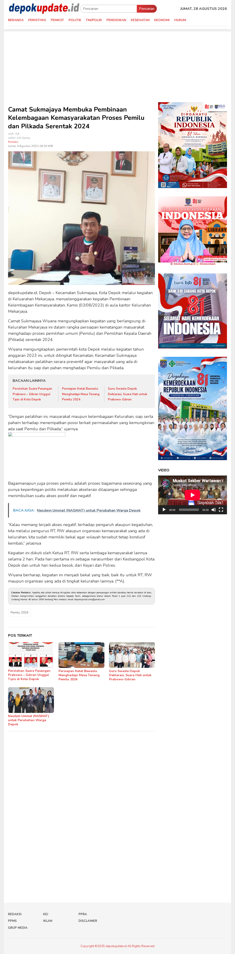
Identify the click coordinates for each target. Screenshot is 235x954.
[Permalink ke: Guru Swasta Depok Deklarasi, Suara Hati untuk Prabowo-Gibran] (132, 655)
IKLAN (47, 921)
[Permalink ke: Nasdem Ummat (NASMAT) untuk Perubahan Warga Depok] (31, 700)
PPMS (12, 921)
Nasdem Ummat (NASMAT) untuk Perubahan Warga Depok (28, 720)
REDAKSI (15, 914)
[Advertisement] (117, 63)
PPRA (82, 914)
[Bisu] (213, 509)
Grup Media (18, 928)
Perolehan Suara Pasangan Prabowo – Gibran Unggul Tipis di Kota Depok (32, 394)
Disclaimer (87, 921)
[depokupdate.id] (44, 8)
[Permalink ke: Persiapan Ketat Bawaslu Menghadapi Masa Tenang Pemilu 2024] (81, 655)
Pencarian (146, 8)
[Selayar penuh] (221, 509)
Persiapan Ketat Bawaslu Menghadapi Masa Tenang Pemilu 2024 (81, 394)
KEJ (45, 914)
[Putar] (164, 509)
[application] (192, 495)
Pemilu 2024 (19, 612)
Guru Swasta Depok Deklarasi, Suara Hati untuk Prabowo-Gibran (127, 394)
